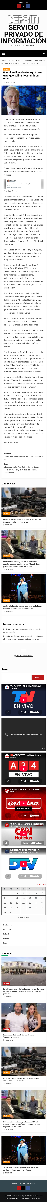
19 (30, 903)
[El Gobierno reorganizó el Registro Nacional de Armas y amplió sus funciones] (23, 502)
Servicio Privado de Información (23, 34)
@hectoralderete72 (23, 655)
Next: (21, 468)
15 (5, 903)
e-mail (14, 1183)
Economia (7, 929)
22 (5, 907)
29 (5, 912)
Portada (6, 943)
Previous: (23, 457)
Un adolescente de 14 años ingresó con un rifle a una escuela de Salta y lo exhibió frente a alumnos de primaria (23, 991)
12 (30, 898)
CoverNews (24, 1198)
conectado (27, 629)
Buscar (4, 669)
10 (17, 898)
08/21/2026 (9, 525)
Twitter (22, 1183)
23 (11, 907)
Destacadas (7, 925)
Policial (6, 934)
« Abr (20, 917)
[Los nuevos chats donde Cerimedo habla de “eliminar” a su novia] (23, 1017)
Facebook (31, 1183)
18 (23, 903)
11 (23, 898)
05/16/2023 (8, 82)
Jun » (26, 917)
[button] (3, 53)
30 (11, 912)
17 (17, 903)
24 (17, 907)
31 (17, 912)
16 (11, 903)
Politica (6, 69)
